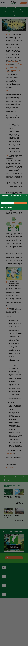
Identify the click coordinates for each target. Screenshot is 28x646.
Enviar (20, 203)
